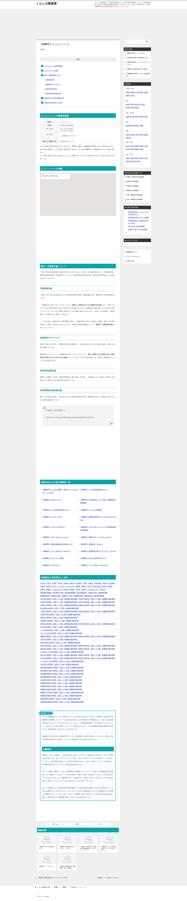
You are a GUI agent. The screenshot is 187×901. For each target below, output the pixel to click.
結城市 (71, 583)
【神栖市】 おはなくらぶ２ (52, 500)
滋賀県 (146, 134)
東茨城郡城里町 (70, 593)
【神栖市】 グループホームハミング (55, 537)
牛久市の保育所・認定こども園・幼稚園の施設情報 (58, 627)
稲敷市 (48, 589)
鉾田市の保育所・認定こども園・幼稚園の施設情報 (96, 658)
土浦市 (54, 583)
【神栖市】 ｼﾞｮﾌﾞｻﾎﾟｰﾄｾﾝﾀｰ (52, 517)
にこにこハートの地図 (51, 70)
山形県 (132, 95)
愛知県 (128, 125)
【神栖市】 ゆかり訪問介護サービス (93, 558)
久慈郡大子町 (92, 593)
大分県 (146, 158)
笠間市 (42, 586)
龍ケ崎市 (78, 583)
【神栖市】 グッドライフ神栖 (53, 558)
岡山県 (128, 146)
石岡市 (66, 583)
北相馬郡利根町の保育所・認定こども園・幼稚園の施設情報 (62, 702)
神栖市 (42, 49)
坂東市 (42, 589)
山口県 (146, 146)
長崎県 (137, 158)
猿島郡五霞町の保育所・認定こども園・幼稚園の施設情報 (61, 695)
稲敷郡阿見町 (45, 596)
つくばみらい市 (92, 589)
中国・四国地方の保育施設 (134, 195)
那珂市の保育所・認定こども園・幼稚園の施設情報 (58, 646)
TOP (43, 887)
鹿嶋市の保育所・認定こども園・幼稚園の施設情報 (58, 636)
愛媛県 (137, 149)
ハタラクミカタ (131, 240)
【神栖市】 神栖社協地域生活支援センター (57, 544)
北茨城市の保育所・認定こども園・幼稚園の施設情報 (59, 621)
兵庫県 (137, 134)
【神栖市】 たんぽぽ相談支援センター (94, 489)
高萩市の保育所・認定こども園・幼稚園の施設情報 (58, 617)
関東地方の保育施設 (132, 181)
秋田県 (141, 92)
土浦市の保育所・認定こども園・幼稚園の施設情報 (58, 602)
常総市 (90, 583)
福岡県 (128, 158)
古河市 (60, 583)
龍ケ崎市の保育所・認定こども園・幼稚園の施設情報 (59, 608)
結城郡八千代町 (67, 596)
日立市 (48, 583)
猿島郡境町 (88, 596)
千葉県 (143, 104)
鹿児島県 (133, 161)
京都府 (132, 134)
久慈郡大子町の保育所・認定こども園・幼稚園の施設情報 (61, 680)
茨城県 (128, 107)
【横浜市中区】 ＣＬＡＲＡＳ (135, 53)
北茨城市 (112, 583)
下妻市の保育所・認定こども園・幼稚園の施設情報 (58, 611)
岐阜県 (132, 125)
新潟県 (128, 116)
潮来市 (83, 586)
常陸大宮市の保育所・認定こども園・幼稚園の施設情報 (60, 642)
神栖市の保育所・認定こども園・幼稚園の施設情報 (96, 655)
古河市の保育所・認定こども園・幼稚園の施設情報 (96, 602)
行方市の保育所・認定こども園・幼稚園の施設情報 (58, 658)
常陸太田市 (98, 583)
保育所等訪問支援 (51, 89)
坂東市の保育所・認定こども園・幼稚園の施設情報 (58, 649)
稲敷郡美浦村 (103, 593)
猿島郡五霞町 (78, 596)
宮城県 (146, 92)
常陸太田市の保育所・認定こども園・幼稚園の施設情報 (60, 614)
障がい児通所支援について (52, 75)
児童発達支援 (50, 80)
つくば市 (61, 586)
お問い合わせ (130, 261)
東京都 (128, 104)
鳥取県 (137, 146)
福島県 (128, 95)
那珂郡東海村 (81, 593)
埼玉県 (132, 104)
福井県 (137, 116)
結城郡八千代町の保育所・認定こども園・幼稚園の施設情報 (62, 692)
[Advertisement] (93, 23)
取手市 (48, 586)
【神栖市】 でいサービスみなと (53, 527)
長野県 (146, 116)
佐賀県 (132, 158)
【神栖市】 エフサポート (51, 565)
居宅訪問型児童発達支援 (53, 93)
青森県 (132, 92)
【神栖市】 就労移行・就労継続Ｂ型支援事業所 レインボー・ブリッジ (88, 848)
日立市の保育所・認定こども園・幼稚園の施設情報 (96, 599)
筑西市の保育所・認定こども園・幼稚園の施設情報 (96, 646)
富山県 (132, 116)
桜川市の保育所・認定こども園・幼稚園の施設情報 (58, 655)
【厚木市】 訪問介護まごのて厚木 (136, 69)
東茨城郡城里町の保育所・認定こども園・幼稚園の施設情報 (62, 674)
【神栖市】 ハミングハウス (46, 866)
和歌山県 (128, 138)
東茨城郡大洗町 (58, 593)
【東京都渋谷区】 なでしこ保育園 (138, 217)
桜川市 (66, 589)
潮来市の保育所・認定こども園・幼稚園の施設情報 (96, 636)
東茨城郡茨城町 (46, 593)
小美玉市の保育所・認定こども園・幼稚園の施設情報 (59, 664)
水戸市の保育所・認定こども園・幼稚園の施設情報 (58, 599)
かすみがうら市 (57, 589)
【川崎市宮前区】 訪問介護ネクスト (137, 57)
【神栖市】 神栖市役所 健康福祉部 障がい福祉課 (67, 867)
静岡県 (137, 125)
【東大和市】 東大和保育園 (136, 226)
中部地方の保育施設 (132, 186)
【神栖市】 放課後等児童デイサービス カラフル (98, 551)
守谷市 (89, 586)
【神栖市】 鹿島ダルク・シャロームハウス (95, 537)
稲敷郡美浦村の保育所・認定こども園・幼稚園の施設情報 (61, 683)
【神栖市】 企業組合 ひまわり (91, 544)
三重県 (141, 125)
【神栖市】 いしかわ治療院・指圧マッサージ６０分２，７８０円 (109, 848)
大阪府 (128, 134)
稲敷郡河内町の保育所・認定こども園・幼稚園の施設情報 (61, 689)
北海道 (128, 92)
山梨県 (141, 116)
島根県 (141, 146)
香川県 (128, 149)
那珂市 (104, 586)
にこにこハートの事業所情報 (53, 66)
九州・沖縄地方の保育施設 (134, 199)
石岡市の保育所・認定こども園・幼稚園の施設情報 (58, 605)
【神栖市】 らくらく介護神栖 (90, 510)
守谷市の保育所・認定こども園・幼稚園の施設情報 (58, 639)
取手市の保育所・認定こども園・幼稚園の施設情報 (96, 624)
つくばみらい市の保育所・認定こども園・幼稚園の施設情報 (62, 661)
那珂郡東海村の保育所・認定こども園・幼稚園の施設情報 (61, 677)
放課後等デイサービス (53, 84)
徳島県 (132, 149)
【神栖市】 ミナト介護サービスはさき (56, 551)
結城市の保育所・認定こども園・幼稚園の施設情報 (96, 605)
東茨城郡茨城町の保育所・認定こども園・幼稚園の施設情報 (62, 667)
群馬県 (137, 107)
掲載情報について (131, 252)
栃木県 (132, 107)
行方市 (78, 589)
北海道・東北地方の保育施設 (135, 177)
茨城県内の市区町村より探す (53, 102)
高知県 (141, 149)
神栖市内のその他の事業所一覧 (54, 98)
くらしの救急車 (46, 3)
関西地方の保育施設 (132, 190)
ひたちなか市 (70, 586)
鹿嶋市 (78, 586)
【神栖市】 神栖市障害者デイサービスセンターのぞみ (52, 877)
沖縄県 (138, 161)
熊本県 (141, 158)
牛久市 (54, 586)
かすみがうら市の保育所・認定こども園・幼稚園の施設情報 (62, 652)
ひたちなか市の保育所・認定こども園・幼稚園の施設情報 (61, 633)
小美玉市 (102, 589)
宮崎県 (128, 161)
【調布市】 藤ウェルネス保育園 (137, 229)
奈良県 (141, 134)
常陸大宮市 (97, 586)
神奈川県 (137, 104)
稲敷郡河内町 (55, 596)
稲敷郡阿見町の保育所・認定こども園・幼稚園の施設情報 (61, 686)
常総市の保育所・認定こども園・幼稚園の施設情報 (96, 611)
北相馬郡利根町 (98, 596)
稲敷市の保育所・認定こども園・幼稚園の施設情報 (96, 649)
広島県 (132, 146)
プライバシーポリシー (133, 256)
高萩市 (105, 583)
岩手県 (137, 92)
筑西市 (110, 586)
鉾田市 (83, 589)
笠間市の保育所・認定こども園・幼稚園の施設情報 (58, 624)
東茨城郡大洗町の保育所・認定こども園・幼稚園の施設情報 (62, 670)
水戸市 (42, 583)
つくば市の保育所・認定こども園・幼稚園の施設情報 (59, 630)
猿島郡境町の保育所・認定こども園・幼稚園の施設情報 (60, 699)
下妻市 (84, 583)
